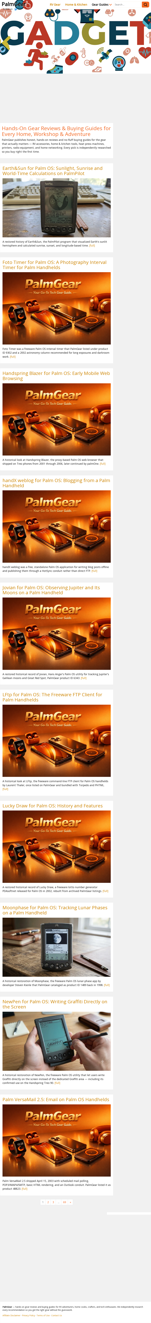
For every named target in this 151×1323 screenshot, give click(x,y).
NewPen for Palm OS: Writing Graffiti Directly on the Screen (55, 1004)
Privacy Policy (28, 1315)
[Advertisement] (75, 96)
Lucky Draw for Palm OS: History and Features (53, 805)
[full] (92, 245)
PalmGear (14, 3)
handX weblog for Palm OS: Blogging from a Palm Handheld (56, 483)
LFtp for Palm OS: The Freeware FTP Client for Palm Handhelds (52, 697)
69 (64, 1202)
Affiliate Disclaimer (11, 1315)
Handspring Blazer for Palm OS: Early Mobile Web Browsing (56, 375)
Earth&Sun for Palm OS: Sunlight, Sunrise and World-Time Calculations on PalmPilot (53, 170)
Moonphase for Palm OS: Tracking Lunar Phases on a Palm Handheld (55, 910)
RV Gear (55, 4)
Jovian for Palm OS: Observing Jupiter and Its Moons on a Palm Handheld (51, 590)
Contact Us (56, 1315)
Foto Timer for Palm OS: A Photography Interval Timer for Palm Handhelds (54, 264)
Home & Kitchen (76, 4)
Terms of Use (43, 1315)
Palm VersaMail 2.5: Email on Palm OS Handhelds (56, 1099)
